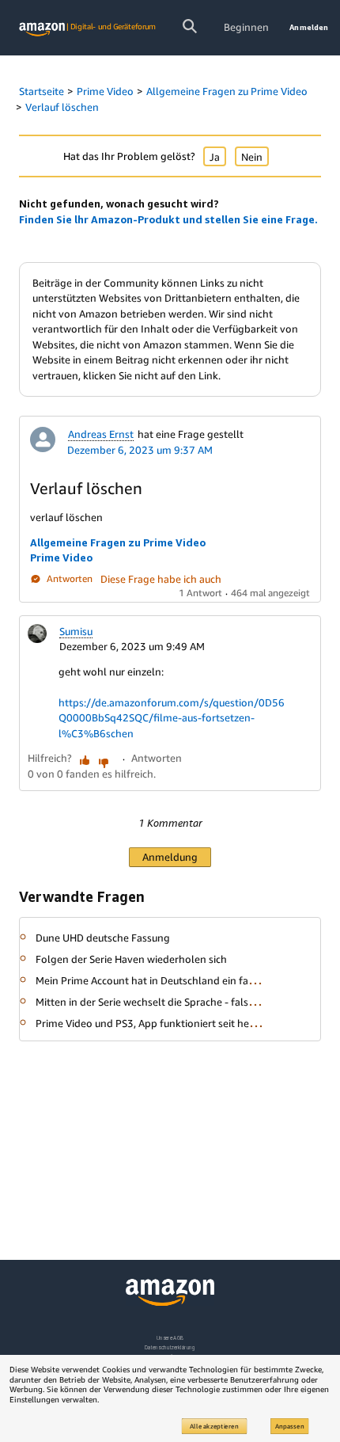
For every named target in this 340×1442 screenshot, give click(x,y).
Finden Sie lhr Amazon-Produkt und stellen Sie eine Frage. (168, 219)
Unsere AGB (170, 1338)
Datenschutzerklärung (170, 1347)
